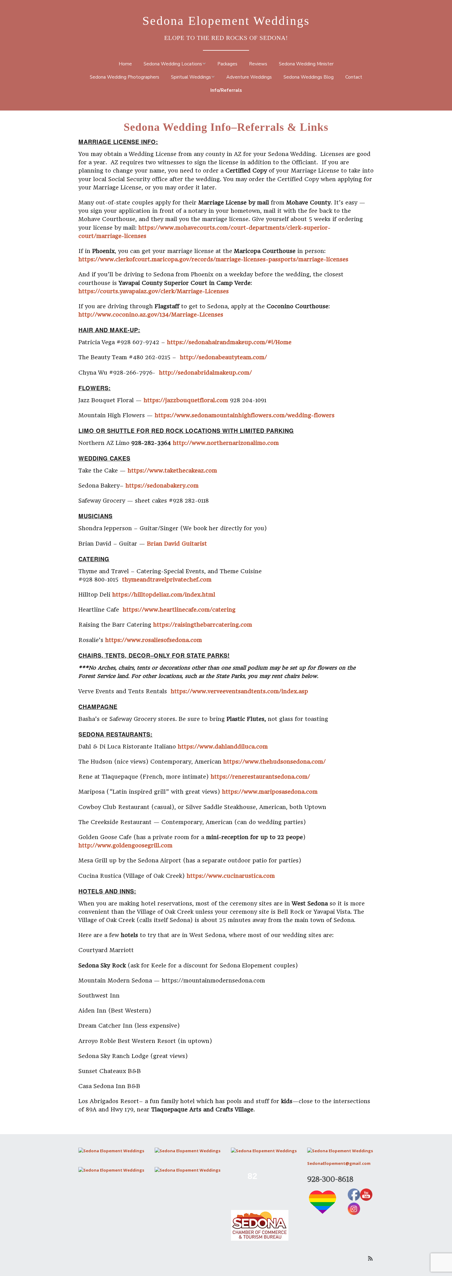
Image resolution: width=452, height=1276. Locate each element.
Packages (227, 64)
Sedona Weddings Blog (308, 77)
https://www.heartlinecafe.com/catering (179, 609)
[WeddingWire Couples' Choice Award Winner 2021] (187, 1150)
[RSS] (370, 1258)
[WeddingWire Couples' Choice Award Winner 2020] (111, 1150)
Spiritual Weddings (191, 77)
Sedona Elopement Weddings (226, 21)
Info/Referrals (226, 90)
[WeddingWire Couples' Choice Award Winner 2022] (264, 1150)
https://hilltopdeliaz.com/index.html (163, 594)
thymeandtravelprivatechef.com (167, 579)
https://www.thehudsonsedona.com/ (274, 761)
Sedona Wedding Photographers (124, 77)
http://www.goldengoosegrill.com (125, 845)
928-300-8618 (330, 1179)
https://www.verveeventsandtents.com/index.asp (239, 691)
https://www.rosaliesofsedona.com (153, 640)
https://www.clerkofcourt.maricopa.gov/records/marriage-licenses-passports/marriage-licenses (213, 259)
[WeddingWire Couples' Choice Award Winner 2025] (111, 1170)
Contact (353, 77)
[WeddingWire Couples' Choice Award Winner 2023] (340, 1150)
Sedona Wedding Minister (306, 64)
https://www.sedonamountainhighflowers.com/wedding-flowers (245, 415)
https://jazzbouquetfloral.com (187, 400)
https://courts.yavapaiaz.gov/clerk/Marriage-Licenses (153, 291)
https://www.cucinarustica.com (231, 876)
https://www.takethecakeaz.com (172, 470)
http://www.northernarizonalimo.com (227, 443)
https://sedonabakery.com (162, 485)
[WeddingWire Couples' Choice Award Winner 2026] (187, 1170)
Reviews (258, 64)
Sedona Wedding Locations (173, 64)
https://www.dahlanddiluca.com (223, 746)
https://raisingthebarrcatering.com (202, 624)
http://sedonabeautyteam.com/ (223, 357)
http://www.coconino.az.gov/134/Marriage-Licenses (150, 314)
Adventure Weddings (249, 77)
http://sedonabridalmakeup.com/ (205, 372)
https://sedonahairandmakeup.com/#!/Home (229, 342)
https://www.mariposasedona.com (270, 791)
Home (125, 64)
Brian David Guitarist (177, 543)
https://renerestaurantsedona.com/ (260, 776)
